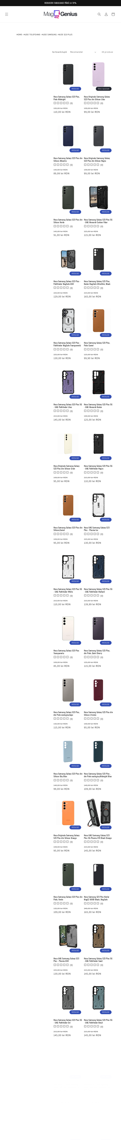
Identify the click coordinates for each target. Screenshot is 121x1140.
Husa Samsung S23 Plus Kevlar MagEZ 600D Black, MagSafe (96, 898)
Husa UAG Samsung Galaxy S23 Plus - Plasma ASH (66, 959)
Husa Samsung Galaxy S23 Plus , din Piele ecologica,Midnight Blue (98, 775)
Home (19, 34)
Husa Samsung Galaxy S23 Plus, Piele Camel (97, 344)
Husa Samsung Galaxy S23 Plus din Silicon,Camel (68, 529)
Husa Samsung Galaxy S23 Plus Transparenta (66, 652)
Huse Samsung (49, 34)
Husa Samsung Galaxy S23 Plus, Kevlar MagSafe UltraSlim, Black (97, 282)
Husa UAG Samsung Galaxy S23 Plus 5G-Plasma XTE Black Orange (98, 836)
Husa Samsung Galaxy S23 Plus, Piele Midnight (67, 98)
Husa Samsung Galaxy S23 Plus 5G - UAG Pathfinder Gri (68, 1021)
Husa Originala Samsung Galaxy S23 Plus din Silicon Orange (66, 836)
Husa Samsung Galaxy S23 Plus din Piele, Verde (68, 898)
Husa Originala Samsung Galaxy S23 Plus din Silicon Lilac (97, 98)
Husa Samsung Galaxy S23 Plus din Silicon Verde (68, 221)
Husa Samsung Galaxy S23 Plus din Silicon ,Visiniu (98, 713)
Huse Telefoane (32, 34)
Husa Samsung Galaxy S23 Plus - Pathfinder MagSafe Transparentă (67, 344)
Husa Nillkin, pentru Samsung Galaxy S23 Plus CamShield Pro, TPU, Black (97, 1084)
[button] (6, 14)
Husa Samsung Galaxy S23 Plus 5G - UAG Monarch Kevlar (98, 405)
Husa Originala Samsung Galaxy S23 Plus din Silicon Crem (66, 467)
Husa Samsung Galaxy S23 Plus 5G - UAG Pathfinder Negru (98, 467)
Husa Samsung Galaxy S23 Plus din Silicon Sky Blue (68, 775)
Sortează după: (59, 51)
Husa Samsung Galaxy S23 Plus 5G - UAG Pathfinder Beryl (98, 1021)
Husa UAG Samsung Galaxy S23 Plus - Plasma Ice (96, 529)
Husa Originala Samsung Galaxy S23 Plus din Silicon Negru (97, 159)
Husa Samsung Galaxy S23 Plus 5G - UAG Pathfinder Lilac (68, 405)
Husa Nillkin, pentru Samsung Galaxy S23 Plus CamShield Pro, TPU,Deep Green (67, 1084)
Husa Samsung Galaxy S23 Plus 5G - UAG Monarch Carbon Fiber (98, 221)
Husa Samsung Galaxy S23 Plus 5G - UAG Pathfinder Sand (98, 959)
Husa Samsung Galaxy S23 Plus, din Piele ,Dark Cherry (97, 652)
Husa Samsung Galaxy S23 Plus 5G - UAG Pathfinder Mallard (98, 590)
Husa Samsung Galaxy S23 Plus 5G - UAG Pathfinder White (68, 590)
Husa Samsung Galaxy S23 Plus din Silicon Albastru (68, 159)
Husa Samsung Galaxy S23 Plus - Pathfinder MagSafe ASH (67, 282)
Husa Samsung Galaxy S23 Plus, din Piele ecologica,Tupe (67, 713)
